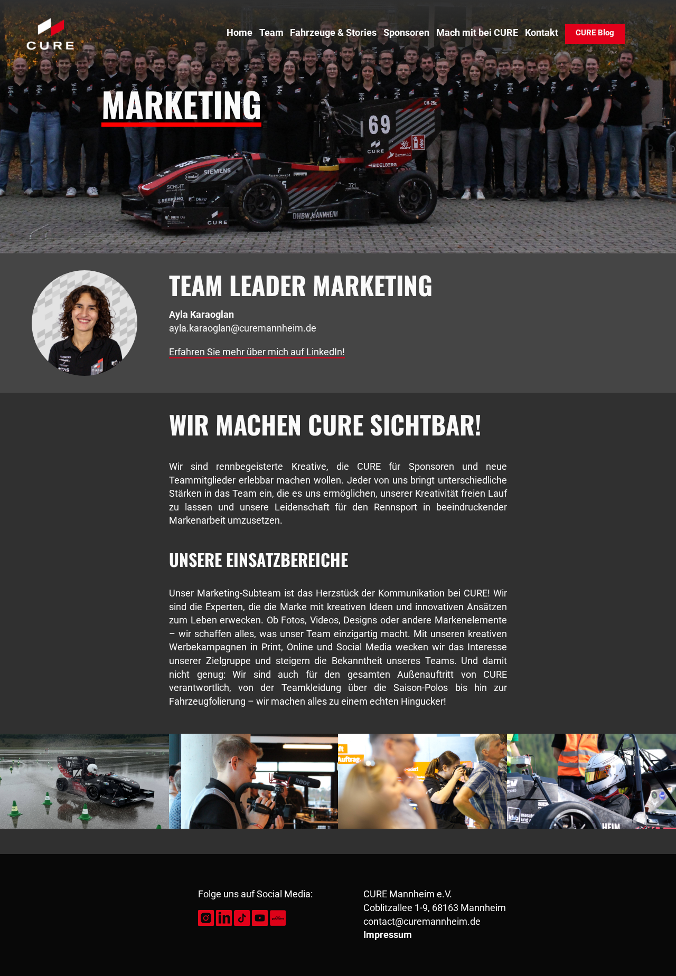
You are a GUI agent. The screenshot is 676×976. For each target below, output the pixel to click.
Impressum (387, 935)
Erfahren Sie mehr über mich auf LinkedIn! (257, 352)
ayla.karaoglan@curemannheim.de (242, 328)
